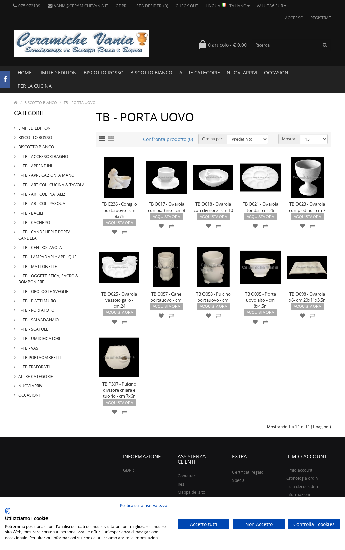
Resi (181, 484)
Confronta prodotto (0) (168, 139)
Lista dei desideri (302, 486)
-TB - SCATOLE (33, 329)
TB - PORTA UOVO (80, 102)
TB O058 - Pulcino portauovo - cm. (213, 297)
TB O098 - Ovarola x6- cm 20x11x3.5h (307, 297)
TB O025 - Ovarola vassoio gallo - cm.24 (119, 300)
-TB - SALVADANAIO (38, 320)
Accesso (294, 18)
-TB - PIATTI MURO (37, 301)
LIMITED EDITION (57, 72)
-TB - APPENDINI (35, 166)
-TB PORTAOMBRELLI (39, 357)
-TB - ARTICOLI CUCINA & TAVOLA (51, 185)
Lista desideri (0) (150, 6)
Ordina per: (212, 139)
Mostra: (289, 139)
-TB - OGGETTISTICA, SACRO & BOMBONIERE (48, 279)
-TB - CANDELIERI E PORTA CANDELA (44, 235)
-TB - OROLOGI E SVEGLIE (43, 291)
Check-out (187, 6)
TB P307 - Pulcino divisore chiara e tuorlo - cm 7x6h (119, 390)
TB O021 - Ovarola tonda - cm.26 (260, 207)
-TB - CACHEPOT (35, 222)
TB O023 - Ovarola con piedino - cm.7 (307, 207)
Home (25, 72)
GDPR (121, 6)
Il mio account (299, 470)
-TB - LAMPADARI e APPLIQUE (47, 257)
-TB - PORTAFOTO (36, 310)
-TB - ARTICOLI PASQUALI (43, 204)
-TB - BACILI (30, 213)
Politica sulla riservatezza (143, 505)
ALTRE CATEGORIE (199, 72)
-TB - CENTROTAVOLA (40, 247)
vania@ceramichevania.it (81, 6)
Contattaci (187, 476)
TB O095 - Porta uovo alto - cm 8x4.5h (260, 300)
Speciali (239, 480)
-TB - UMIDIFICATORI (39, 338)
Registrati (321, 18)
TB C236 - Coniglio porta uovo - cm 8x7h (119, 210)
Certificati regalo (247, 472)
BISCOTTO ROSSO (104, 72)
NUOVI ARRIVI (242, 72)
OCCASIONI (277, 72)
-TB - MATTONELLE (37, 266)
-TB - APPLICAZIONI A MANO (46, 175)
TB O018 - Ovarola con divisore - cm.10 (213, 207)
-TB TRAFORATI (34, 367)
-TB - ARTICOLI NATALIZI (42, 194)
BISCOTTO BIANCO (151, 72)
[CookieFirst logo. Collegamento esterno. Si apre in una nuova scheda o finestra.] (7, 511)
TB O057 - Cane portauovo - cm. (166, 297)
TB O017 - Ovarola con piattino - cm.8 (166, 207)
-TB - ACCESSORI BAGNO (43, 156)
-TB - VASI (28, 348)
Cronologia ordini (302, 478)
